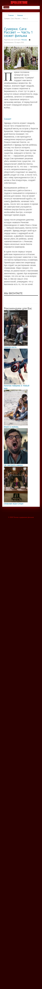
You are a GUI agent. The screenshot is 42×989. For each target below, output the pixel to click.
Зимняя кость (10, 347)
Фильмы (24, 40)
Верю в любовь (11, 427)
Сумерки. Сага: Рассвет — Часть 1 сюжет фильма (18, 32)
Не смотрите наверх (13, 465)
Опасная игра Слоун (13, 504)
